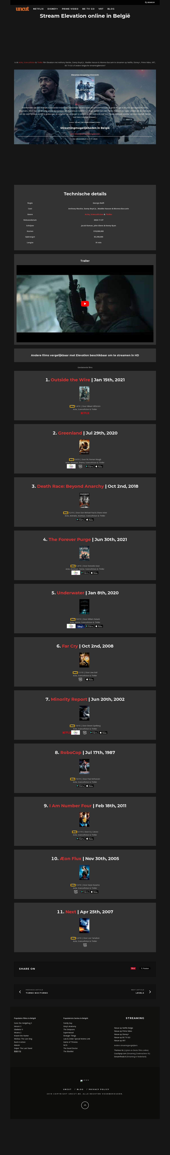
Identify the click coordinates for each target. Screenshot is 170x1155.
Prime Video (70, 9)
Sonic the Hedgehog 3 (23, 1023)
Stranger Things (69, 1035)
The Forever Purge (70, 539)
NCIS (65, 1045)
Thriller (40, 62)
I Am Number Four (70, 805)
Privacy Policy (99, 1089)
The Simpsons (69, 1029)
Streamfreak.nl (120, 1056)
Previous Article (34, 990)
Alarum (17, 1045)
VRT (101, 9)
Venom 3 (17, 1026)
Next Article (137, 990)
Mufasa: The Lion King (23, 1039)
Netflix (38, 9)
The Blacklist (68, 1051)
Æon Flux (70, 858)
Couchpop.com (120, 1053)
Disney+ (53, 9)
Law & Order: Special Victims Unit (76, 1039)
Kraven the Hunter (21, 1035)
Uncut (67, 1089)
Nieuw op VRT (120, 1040)
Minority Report (69, 699)
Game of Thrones (70, 1042)
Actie (21, 62)
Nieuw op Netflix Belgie (123, 1028)
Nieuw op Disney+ (121, 1034)
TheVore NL (119, 1050)
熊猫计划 (17, 1051)
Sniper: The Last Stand (23, 1048)
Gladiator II (18, 1029)
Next (70, 911)
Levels (140, 993)
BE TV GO (88, 9)
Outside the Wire (70, 379)
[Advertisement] (85, 40)
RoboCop (70, 752)
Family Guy (67, 1023)
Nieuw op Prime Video (123, 1031)
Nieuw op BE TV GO (122, 1037)
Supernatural (68, 1032)
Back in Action (20, 1042)
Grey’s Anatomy (69, 1026)
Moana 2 (17, 1032)
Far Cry (70, 646)
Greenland (70, 433)
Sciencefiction (29, 62)
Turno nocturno (37, 993)
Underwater (70, 592)
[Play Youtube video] (85, 303)
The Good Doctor (70, 1048)
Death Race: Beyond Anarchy (70, 486)
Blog (111, 9)
